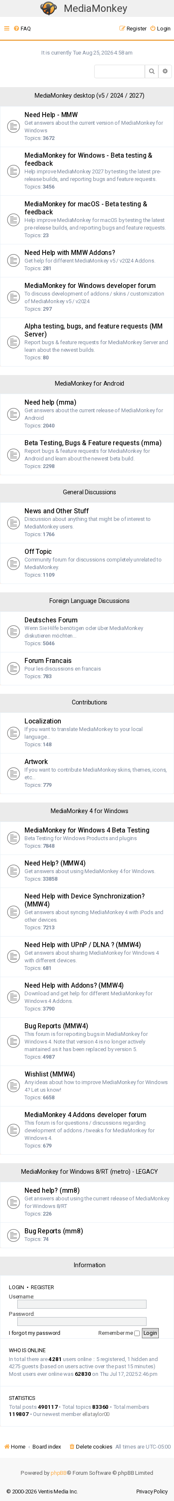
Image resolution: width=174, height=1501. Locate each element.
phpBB (59, 1473)
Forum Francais (48, 661)
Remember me (116, 1333)
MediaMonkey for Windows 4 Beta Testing (86, 830)
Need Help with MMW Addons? (69, 253)
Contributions (89, 702)
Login (16, 1287)
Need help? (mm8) (52, 1190)
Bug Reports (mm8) (53, 1231)
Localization (42, 721)
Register (42, 1287)
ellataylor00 (96, 1414)
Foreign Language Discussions (89, 601)
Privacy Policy (152, 1491)
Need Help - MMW (51, 115)
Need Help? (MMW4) (55, 863)
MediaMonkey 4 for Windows (89, 811)
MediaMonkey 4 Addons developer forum (85, 1115)
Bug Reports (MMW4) (56, 1026)
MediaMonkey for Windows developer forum (90, 286)
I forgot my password (34, 1333)
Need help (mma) (50, 402)
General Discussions (89, 492)
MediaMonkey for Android (89, 383)
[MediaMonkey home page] (48, 9)
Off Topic (38, 552)
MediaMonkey (95, 8)
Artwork (36, 762)
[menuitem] (21, 28)
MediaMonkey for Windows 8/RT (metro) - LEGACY (89, 1171)
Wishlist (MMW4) (49, 1074)
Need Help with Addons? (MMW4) (74, 985)
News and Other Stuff (56, 511)
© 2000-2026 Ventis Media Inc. (42, 1491)
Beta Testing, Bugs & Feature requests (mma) (92, 443)
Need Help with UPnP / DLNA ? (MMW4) (82, 945)
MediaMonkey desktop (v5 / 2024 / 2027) (89, 95)
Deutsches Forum (51, 620)
